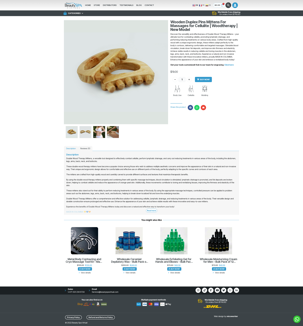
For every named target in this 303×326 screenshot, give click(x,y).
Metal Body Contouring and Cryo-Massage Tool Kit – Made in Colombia (84, 260)
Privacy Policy (73, 317)
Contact (149, 5)
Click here (229, 65)
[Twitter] (223, 290)
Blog (139, 5)
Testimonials (126, 5)
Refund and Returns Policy (101, 317)
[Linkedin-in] (236, 290)
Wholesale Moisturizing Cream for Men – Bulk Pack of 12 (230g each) (218, 260)
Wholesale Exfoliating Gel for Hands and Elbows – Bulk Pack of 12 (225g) (173, 260)
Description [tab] (71, 148)
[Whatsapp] (230, 290)
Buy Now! (205, 79)
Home (88, 5)
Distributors (110, 5)
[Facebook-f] (211, 290)
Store (97, 5)
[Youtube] (217, 290)
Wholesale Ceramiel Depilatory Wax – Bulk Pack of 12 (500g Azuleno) (129, 260)
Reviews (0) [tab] (85, 148)
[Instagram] (198, 290)
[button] (190, 107)
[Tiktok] (204, 290)
